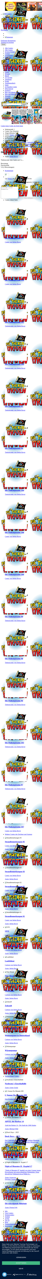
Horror (7, 61)
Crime (7, 63)
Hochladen (4, 30)
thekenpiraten (28, 144)
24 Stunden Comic (11, 87)
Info (6, 1211)
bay (14, 148)
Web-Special (9, 89)
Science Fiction (10, 52)
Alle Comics (9, 48)
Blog (6, 26)
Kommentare (9, 171)
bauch (38, 142)
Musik (7, 76)
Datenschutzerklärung (12, 1224)
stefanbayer (20, 138)
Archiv (7, 23)
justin (11, 142)
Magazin (7, 96)
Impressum (8, 1226)
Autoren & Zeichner (7, 42)
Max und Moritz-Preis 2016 (14, 94)
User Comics (9, 17)
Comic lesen (5, 126)
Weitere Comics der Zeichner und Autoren (18, 834)
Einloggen (4, 40)
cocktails (21, 146)
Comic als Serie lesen (16, 126)
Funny (7, 72)
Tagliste (7, 1217)
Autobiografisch (10, 83)
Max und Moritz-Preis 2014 (14, 92)
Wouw (10, 179)
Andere (7, 59)
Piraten (20, 144)
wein (11, 146)
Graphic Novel (9, 68)
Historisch (8, 57)
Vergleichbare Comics (12, 1076)
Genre (3, 44)
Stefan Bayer (13, 156)
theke (15, 144)
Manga (7, 65)
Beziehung (8, 144)
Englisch (7, 90)
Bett (15, 142)
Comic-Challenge (10, 100)
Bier (7, 146)
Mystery (7, 74)
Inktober (7, 98)
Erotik (7, 81)
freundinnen (37, 144)
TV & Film (8, 77)
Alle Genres (9, 50)
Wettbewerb (9, 21)
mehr (21, 1269)
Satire (7, 85)
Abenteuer (8, 79)
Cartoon (7, 70)
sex (18, 142)
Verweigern (21, 1257)
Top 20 (7, 25)
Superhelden (9, 55)
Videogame (8, 66)
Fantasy (7, 54)
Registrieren (12, 40)
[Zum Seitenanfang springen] (9, 1238)
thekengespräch (30, 146)
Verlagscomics (9, 19)
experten (24, 142)
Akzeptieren (21, 1263)
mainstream (31, 142)
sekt (15, 146)
